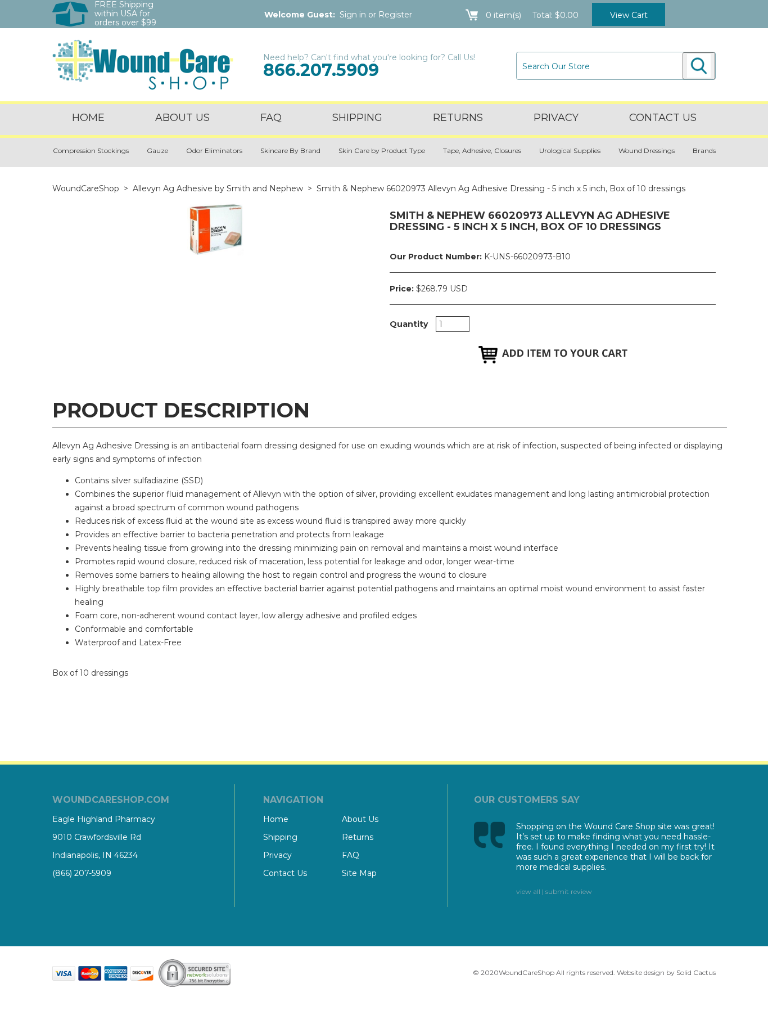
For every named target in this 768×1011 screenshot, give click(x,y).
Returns (458, 117)
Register (395, 15)
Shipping (357, 117)
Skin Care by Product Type (381, 150)
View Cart (629, 15)
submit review (568, 891)
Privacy (556, 117)
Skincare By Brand (290, 150)
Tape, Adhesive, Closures (482, 150)
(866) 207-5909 (81, 873)
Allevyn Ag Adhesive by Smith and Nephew (218, 188)
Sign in (353, 15)
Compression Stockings (91, 150)
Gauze (157, 150)
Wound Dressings (646, 150)
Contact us (663, 117)
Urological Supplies (569, 150)
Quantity (409, 324)
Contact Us (285, 873)
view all (528, 891)
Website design (641, 972)
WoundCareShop (85, 188)
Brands (704, 150)
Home (88, 117)
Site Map (359, 873)
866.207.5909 (321, 70)
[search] (699, 65)
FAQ (271, 117)
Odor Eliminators (214, 150)
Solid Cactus (696, 972)
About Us (182, 117)
